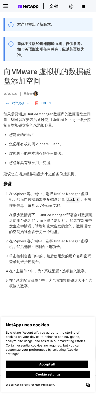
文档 (53, 6)
